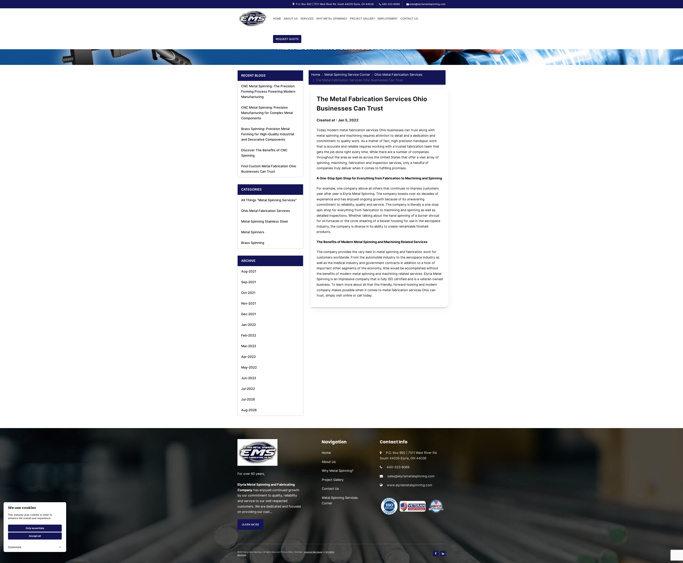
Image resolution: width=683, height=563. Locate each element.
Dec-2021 (248, 314)
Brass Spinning (252, 243)
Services (307, 18)
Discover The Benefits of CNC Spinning (264, 152)
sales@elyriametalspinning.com (427, 4)
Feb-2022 (248, 335)
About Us (291, 18)
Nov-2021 (248, 303)
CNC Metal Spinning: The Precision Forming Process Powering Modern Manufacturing (268, 91)
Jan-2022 (248, 325)
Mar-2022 (248, 346)
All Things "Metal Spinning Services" (269, 200)
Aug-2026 (249, 410)
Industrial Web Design (313, 552)
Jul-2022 (248, 389)
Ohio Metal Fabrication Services (265, 211)
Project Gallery (362, 18)
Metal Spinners (252, 232)
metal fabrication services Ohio (363, 130)
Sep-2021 (248, 282)
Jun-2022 (248, 378)
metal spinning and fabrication (399, 252)
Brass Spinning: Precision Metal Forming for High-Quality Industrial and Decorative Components (267, 134)
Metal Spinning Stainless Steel (264, 221)
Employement (388, 18)
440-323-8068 (391, 4)
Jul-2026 (248, 399)
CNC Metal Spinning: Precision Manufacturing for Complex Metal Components (267, 113)
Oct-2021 (248, 293)
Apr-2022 (248, 357)
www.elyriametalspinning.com (409, 485)
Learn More (250, 524)
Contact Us (409, 18)
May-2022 (249, 367)
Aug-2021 (248, 271)
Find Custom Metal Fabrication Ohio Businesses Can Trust (268, 168)
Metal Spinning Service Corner (347, 74)
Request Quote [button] (287, 39)
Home (277, 18)
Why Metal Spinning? (331, 18)
